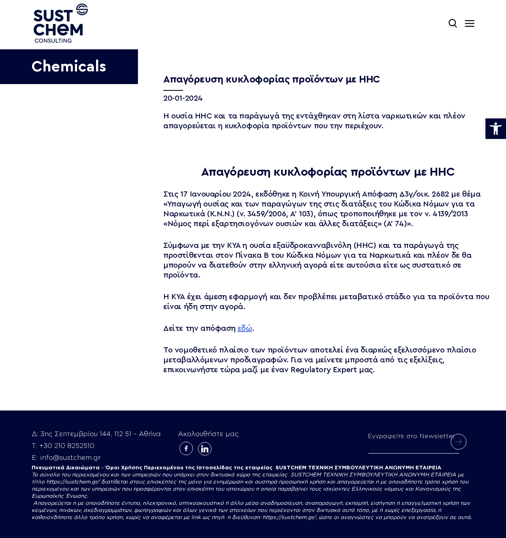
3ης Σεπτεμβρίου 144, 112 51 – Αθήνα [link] (100, 434)
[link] (495, 128)
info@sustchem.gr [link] (70, 457)
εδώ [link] (245, 328)
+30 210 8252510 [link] (66, 445)
